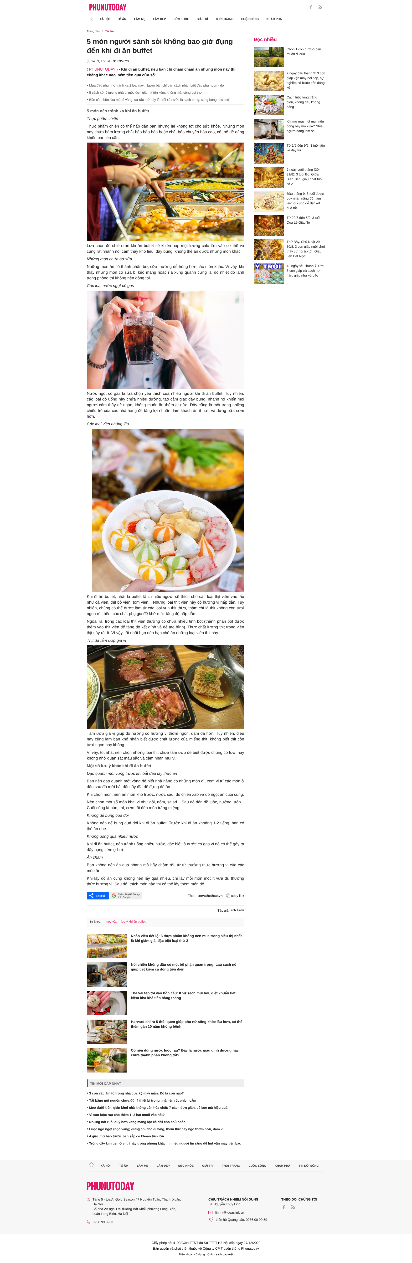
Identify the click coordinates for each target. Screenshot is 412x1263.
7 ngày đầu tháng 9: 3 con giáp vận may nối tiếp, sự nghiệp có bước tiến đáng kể (306, 80)
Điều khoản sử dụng (192, 1254)
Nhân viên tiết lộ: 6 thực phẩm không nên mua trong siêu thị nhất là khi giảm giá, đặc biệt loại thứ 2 (186, 938)
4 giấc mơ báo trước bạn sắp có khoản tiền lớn (126, 1136)
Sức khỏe (181, 19)
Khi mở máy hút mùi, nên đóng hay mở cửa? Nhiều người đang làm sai (305, 126)
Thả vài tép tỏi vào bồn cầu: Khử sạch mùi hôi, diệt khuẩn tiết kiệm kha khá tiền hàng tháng (183, 995)
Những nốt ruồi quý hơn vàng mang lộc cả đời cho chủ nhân (137, 1122)
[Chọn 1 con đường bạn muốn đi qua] (269, 57)
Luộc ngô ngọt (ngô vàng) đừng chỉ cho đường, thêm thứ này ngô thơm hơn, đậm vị (156, 1129)
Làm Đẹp (159, 19)
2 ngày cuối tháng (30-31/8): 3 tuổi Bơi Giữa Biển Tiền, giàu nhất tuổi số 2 (304, 177)
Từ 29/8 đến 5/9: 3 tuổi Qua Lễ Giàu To (303, 220)
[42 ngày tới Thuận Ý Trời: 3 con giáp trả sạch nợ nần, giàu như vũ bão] (269, 273)
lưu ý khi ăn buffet (133, 921)
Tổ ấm (122, 19)
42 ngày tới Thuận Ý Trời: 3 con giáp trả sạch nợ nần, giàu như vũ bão (305, 270)
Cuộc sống (250, 19)
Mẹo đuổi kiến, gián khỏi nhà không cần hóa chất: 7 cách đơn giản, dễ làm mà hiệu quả (158, 1107)
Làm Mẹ (139, 19)
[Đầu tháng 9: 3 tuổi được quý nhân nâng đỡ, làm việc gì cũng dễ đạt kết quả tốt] (269, 201)
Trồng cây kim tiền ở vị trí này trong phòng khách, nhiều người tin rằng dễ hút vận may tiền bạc (165, 1143)
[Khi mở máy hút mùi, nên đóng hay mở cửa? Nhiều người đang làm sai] (269, 129)
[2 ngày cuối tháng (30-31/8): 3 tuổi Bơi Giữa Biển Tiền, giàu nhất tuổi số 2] (269, 177)
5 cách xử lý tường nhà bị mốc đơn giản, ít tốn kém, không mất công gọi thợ (145, 92)
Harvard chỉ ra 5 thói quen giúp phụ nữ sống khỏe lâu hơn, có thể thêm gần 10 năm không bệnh (186, 1024)
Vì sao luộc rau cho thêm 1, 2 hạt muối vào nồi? (127, 1115)
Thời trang (225, 19)
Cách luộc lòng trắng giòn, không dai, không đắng (303, 102)
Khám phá (274, 19)
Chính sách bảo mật (220, 1254)
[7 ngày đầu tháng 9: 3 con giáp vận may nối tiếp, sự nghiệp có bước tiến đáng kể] (269, 81)
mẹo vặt (110, 921)
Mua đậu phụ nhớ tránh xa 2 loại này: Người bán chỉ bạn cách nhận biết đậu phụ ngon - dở (156, 85)
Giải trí (202, 19)
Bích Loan (236, 910)
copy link (237, 896)
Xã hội (105, 19)
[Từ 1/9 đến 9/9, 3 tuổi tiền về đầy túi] (269, 153)
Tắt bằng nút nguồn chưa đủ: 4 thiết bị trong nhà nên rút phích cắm (142, 1100)
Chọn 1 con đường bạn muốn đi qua (304, 51)
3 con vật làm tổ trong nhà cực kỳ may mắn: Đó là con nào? (136, 1093)
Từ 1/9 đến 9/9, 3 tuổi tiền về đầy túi (306, 148)
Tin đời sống (309, 1165)
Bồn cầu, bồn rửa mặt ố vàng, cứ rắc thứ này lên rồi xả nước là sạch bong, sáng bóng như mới (159, 100)
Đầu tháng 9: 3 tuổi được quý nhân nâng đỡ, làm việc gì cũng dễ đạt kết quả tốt (305, 201)
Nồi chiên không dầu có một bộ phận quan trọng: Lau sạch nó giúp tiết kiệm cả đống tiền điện (184, 967)
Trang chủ (93, 31)
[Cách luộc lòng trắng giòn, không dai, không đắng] (269, 105)
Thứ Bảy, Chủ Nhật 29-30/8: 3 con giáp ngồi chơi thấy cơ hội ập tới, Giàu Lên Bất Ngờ (306, 249)
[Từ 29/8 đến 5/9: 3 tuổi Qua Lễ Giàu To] (269, 225)
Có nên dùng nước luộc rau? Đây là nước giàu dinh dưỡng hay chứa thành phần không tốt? (185, 1052)
